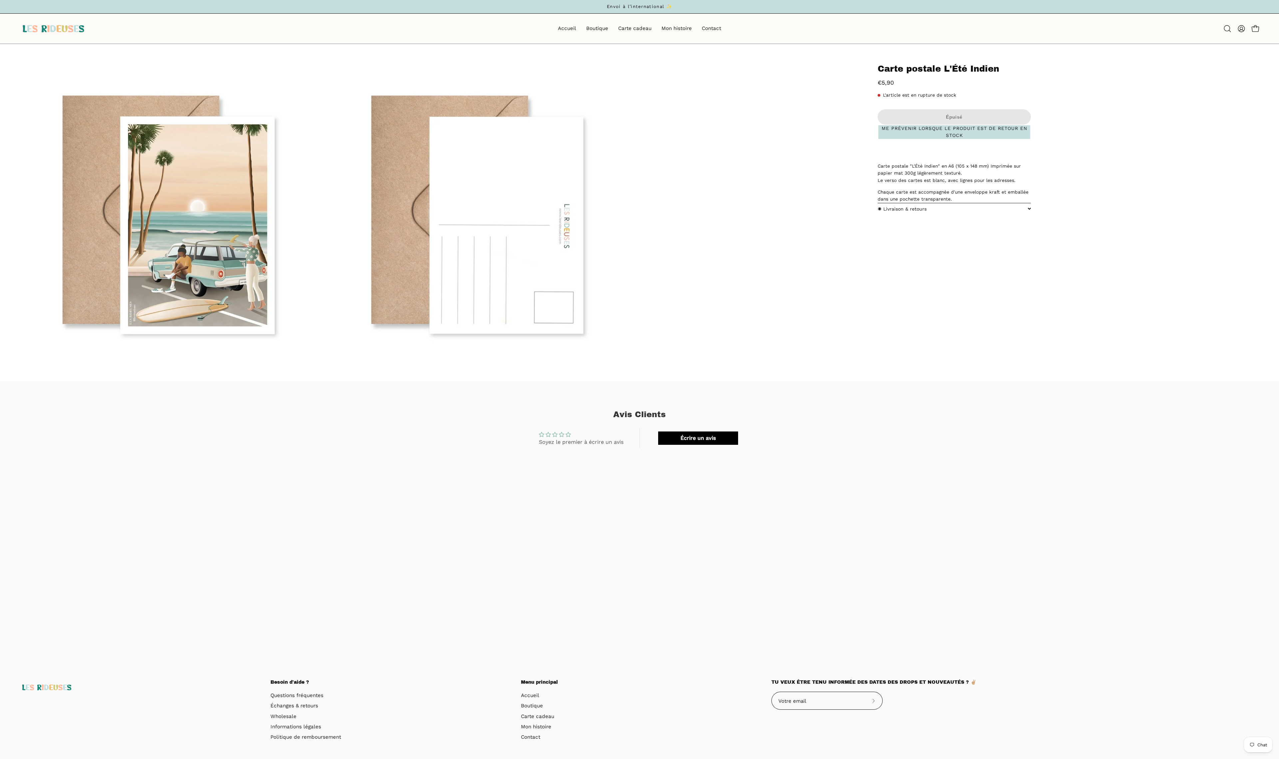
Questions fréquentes (296, 695)
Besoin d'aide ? (289, 682)
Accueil (530, 695)
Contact (530, 737)
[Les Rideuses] (53, 29)
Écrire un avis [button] (698, 438)
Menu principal (539, 682)
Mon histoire (536, 727)
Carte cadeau (537, 716)
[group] (639, 6)
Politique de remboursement (305, 737)
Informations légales (295, 727)
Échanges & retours (294, 706)
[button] (1227, 29)
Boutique (532, 706)
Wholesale (283, 716)
